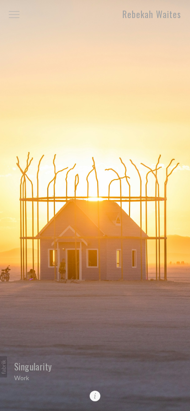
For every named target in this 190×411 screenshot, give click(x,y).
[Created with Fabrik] (3, 366)
